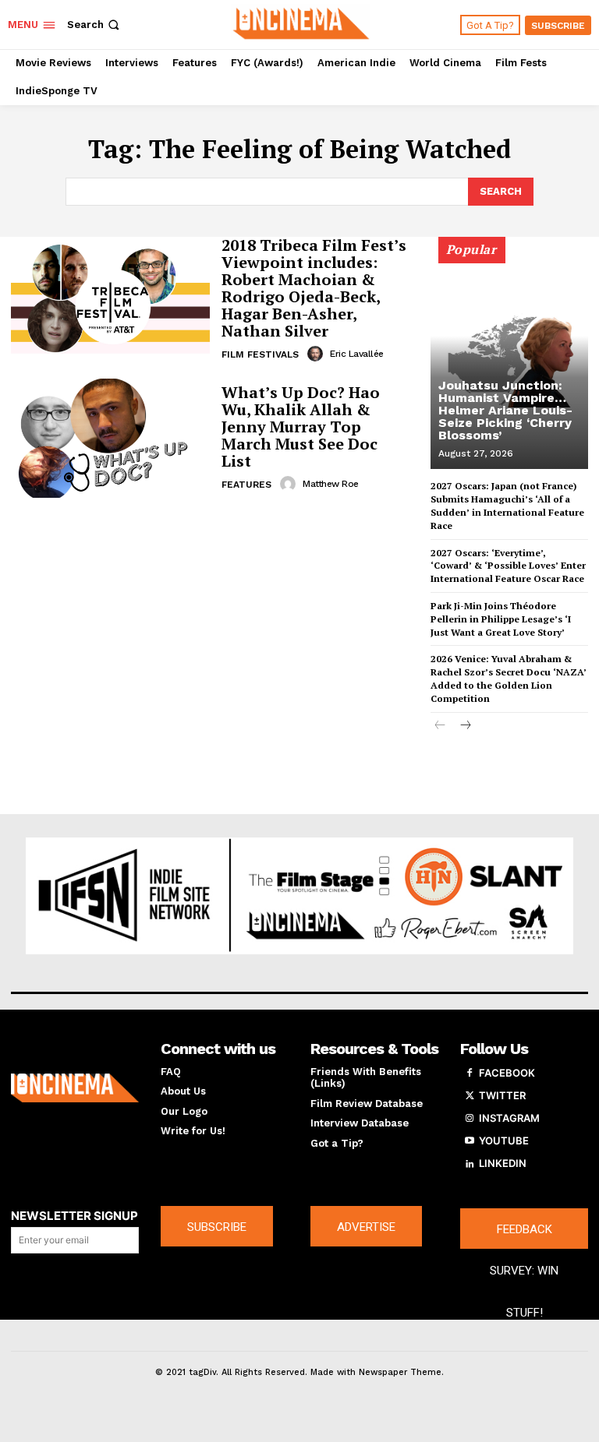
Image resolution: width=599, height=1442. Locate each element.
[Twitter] (469, 1096)
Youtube (504, 1140)
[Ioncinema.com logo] (75, 1088)
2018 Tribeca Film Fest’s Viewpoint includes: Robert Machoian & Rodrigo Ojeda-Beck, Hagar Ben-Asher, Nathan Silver (314, 287)
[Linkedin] (469, 1164)
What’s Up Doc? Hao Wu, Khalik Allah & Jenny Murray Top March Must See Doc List (301, 426)
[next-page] (465, 726)
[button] (94, 24)
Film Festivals (260, 354)
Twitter (502, 1095)
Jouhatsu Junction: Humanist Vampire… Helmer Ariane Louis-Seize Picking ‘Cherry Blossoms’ (505, 410)
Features (246, 484)
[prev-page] (440, 726)
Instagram (509, 1118)
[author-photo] (317, 353)
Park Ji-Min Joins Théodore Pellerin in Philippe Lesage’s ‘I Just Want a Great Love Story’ (501, 619)
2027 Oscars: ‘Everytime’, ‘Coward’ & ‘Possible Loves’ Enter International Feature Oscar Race (508, 566)
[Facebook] (469, 1073)
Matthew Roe (331, 483)
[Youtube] (469, 1141)
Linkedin (502, 1163)
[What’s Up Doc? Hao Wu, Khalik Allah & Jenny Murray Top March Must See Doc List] (110, 438)
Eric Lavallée (357, 353)
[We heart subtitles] (301, 22)
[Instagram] (469, 1118)
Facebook (507, 1073)
